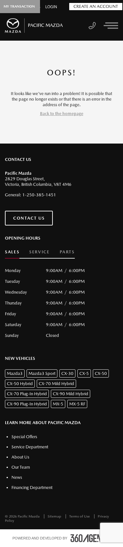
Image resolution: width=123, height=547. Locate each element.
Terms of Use (80, 516)
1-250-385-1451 (39, 194)
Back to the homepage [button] (61, 113)
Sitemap (55, 516)
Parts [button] (67, 251)
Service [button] (39, 251)
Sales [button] (12, 251)
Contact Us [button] (29, 218)
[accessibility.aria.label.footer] (91, 538)
